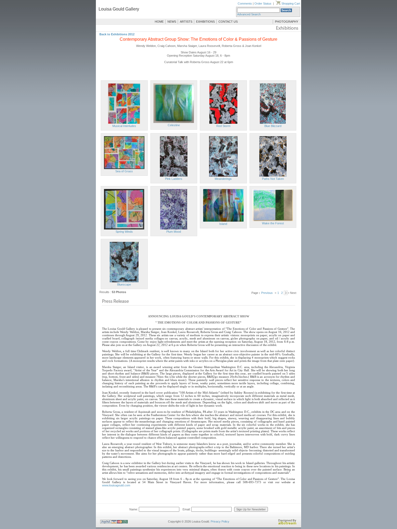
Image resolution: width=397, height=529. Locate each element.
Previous (267, 292)
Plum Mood (173, 231)
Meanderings (223, 178)
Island (223, 223)
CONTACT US (228, 21)
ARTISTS (186, 21)
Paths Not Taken (273, 178)
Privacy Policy (220, 521)
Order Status (262, 3)
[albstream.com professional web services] (287, 523)
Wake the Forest (273, 223)
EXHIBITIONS (205, 21)
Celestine (174, 125)
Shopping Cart (290, 3)
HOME (159, 21)
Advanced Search (249, 14)
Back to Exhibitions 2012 (116, 34)
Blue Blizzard (272, 126)
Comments (245, 3)
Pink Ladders (173, 178)
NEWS (171, 21)
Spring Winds (124, 231)
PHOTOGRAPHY (286, 21)
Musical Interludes (124, 126)
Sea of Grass (124, 171)
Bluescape (124, 284)
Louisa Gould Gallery (119, 9)
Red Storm (223, 126)
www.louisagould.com (116, 485)
